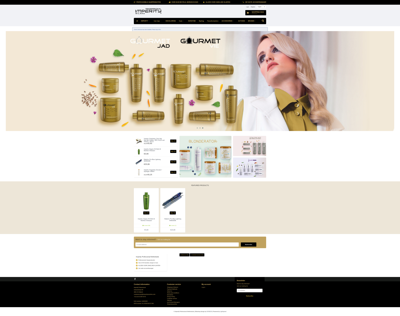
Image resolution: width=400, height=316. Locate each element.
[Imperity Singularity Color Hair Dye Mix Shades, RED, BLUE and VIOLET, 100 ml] (138, 140)
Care (181, 21)
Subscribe (248, 244)
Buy (172, 141)
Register (253, 6)
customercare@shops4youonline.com (144, 294)
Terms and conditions (173, 293)
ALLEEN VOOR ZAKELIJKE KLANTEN (218, 2)
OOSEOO (209, 311)
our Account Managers (173, 302)
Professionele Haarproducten (148, 2)
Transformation (212, 21)
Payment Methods (172, 289)
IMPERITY (145, 21)
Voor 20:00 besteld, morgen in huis (184, 2)
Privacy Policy (171, 296)
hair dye (157, 21)
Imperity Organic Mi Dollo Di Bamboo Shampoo (152, 149)
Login (247, 6)
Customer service (196, 254)
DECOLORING (171, 21)
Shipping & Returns (172, 287)
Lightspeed (223, 311)
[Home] (136, 21)
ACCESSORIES (227, 21)
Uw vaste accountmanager (255, 2)
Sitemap (169, 300)
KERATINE (192, 21)
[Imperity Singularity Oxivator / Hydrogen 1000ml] (138, 172)
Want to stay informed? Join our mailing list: (243, 285)
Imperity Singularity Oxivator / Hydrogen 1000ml (153, 170)
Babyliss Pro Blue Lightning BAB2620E (152, 160)
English (259, 6)
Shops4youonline (172, 304)
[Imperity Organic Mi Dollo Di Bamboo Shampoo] (138, 151)
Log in (203, 287)
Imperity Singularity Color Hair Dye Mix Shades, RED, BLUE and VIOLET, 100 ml (154, 140)
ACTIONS (241, 21)
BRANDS (251, 21)
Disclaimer (170, 295)
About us (183, 254)
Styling (201, 21)
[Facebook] (135, 279)
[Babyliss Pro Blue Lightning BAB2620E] (138, 161)
